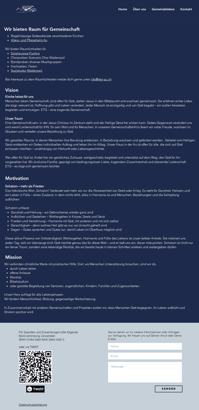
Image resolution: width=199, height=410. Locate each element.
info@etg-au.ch (101, 79)
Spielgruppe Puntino (25, 53)
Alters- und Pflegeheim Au (29, 40)
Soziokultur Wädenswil (26, 71)
